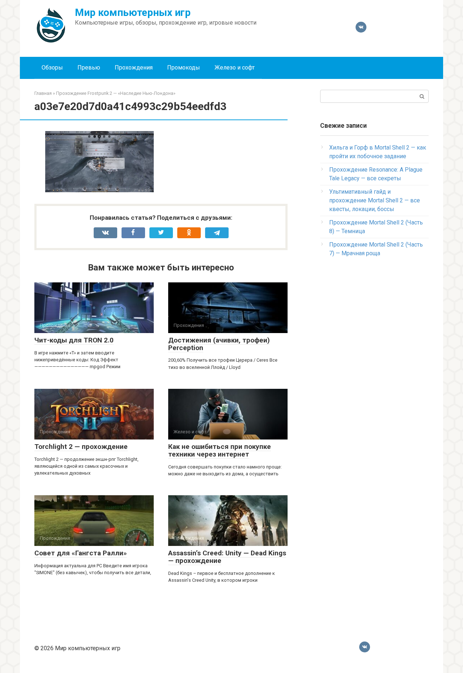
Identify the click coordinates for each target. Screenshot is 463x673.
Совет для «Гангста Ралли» (80, 553)
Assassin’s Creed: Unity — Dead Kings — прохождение (227, 557)
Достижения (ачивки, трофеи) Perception (219, 344)
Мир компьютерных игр (133, 12)
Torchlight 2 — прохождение (81, 446)
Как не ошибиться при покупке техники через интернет (219, 450)
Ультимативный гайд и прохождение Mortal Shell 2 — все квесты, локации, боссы (374, 200)
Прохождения (134, 67)
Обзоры (52, 67)
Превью (88, 67)
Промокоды (183, 67)
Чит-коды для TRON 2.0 (74, 340)
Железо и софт (234, 67)
